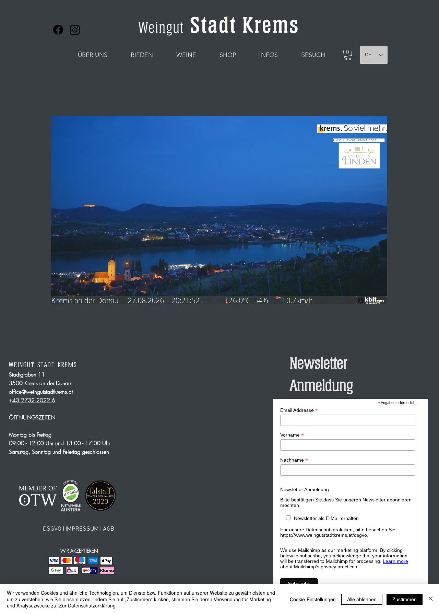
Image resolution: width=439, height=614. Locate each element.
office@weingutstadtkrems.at (41, 391)
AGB (108, 529)
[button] (92, 54)
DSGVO (52, 529)
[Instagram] (75, 29)
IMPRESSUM (82, 529)
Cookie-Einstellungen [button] (313, 599)
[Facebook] (58, 29)
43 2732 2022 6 (33, 400)
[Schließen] (431, 599)
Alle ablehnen (362, 599)
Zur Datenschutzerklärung (87, 605)
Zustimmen (404, 599)
